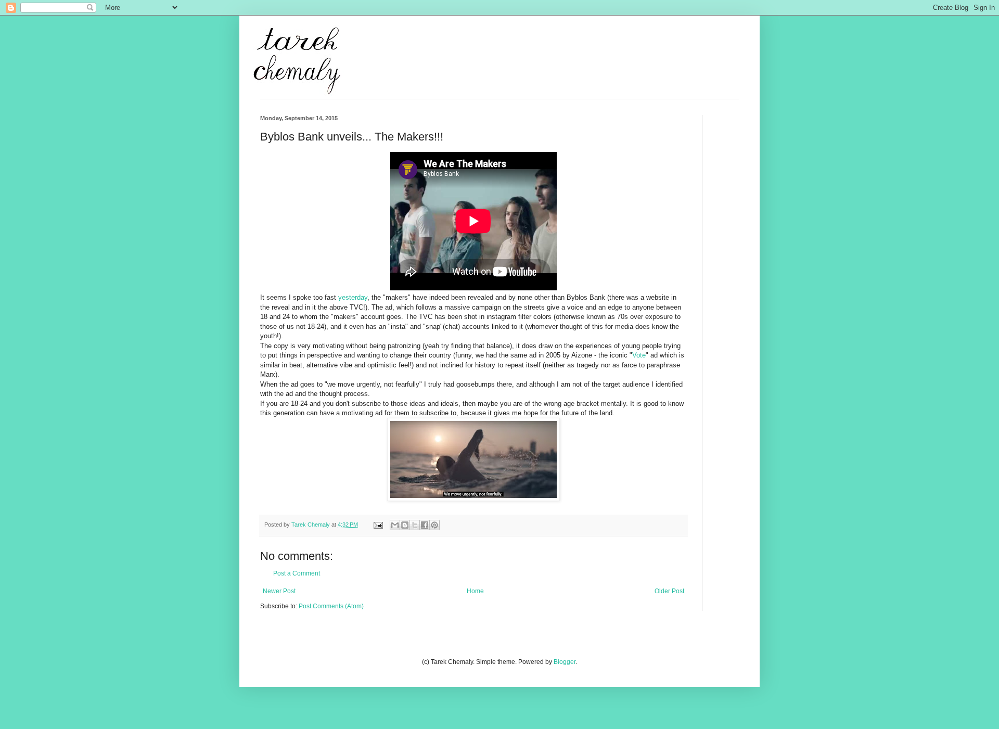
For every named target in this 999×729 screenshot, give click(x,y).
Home (475, 591)
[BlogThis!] (405, 525)
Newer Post (279, 591)
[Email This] (395, 525)
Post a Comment (296, 573)
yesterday (352, 297)
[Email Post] (378, 524)
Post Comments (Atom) (331, 606)
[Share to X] (414, 525)
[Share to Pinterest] (434, 525)
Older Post (669, 591)
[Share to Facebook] (424, 525)
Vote (639, 355)
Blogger (564, 662)
